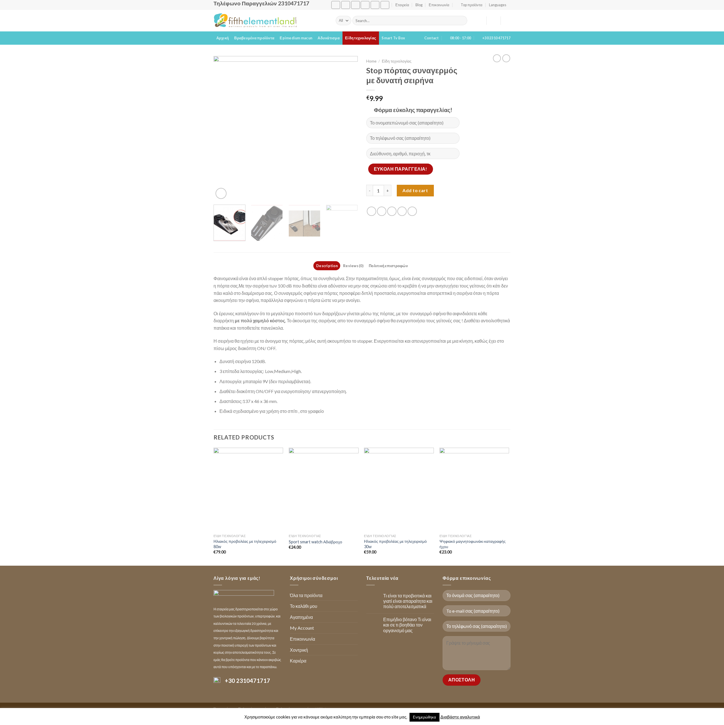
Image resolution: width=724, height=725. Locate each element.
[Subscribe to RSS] (375, 5)
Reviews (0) (353, 265)
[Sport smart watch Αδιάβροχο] (324, 489)
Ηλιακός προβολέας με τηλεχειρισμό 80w (245, 544)
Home (371, 61)
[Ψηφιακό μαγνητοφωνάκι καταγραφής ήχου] (474, 489)
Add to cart (415, 190)
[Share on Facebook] (371, 211)
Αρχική (222, 38)
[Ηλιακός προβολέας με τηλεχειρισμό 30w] (399, 489)
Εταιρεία (402, 5)
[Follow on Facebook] (335, 5)
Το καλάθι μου (303, 606)
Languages (497, 5)
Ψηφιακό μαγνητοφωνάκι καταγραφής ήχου (472, 544)
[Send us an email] (355, 5)
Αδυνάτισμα (329, 38)
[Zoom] (221, 193)
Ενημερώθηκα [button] (424, 717)
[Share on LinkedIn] (412, 211)
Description (327, 265)
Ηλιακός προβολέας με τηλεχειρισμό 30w (395, 544)
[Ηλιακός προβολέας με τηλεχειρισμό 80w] (248, 489)
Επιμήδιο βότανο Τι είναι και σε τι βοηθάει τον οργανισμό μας (407, 625)
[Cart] (507, 20)
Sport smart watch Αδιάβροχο (315, 541)
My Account (302, 627)
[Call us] (365, 5)
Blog (419, 5)
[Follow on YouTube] (384, 5)
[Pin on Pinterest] (402, 211)
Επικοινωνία (439, 5)
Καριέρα (298, 660)
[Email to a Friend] (392, 211)
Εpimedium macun (296, 38)
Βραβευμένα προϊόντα (254, 38)
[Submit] (462, 20)
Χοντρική (299, 650)
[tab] (326, 265)
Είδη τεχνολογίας (360, 38)
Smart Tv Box (393, 38)
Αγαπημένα (301, 617)
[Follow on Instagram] (345, 5)
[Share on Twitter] (381, 211)
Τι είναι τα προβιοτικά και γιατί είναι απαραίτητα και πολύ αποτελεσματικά (407, 601)
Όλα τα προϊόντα (306, 595)
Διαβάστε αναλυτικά (460, 716)
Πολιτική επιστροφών (388, 265)
